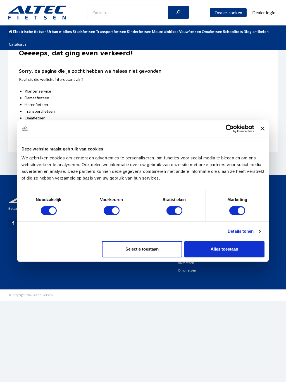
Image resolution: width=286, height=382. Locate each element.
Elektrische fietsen (30, 31)
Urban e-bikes (59, 31)
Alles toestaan (224, 249)
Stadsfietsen (84, 31)
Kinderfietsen (139, 31)
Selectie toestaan (142, 249)
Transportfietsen (111, 31)
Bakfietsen (186, 263)
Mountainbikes (165, 31)
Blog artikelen (256, 31)
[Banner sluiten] (262, 129)
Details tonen (241, 231)
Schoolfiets (233, 31)
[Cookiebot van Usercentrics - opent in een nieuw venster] (229, 128)
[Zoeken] (178, 12)
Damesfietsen (37, 97)
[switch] (112, 210)
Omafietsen (212, 31)
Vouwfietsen (190, 31)
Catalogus (18, 44)
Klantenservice (38, 91)
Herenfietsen (36, 104)
